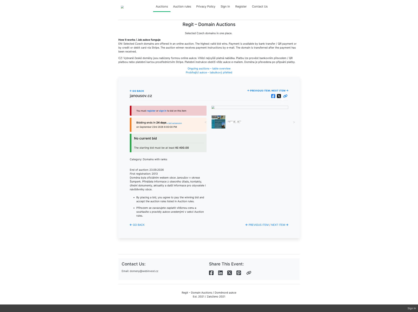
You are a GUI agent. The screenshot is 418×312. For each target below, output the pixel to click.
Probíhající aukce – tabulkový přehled (209, 72)
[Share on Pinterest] (238, 273)
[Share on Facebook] (211, 273)
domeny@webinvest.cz (144, 271)
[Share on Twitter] (229, 273)
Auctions (162, 6)
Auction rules (182, 6)
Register (241, 6)
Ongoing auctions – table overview (209, 68)
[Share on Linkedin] (220, 273)
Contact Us (260, 6)
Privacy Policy (205, 6)
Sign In (225, 6)
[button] (285, 96)
